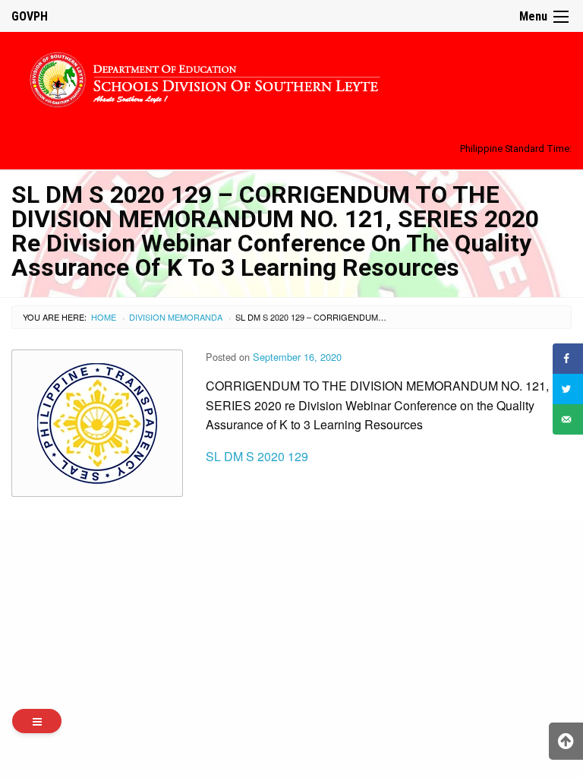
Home (103, 317)
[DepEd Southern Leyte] (291, 77)
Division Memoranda (175, 317)
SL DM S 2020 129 (257, 456)
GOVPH (29, 16)
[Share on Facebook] (568, 358)
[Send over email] (568, 419)
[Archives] (36, 721)
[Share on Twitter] (568, 389)
